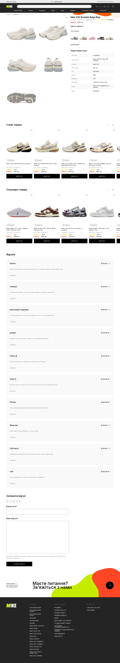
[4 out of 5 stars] (17, 501)
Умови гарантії (60, 615)
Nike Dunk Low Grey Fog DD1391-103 (99, 229)
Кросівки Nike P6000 (35, 611)
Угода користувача (62, 623)
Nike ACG (33, 636)
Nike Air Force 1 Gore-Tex (36, 652)
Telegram (91, 610)
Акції (62, 10)
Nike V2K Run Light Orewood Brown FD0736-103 (73, 164)
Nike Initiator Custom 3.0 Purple (72, 229)
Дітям (53, 10)
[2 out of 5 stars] (10, 501)
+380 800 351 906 (11, 1)
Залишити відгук (19, 564)
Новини (57, 607)
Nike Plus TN (35, 631)
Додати (12, 160)
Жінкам (30, 10)
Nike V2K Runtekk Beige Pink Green (45, 164)
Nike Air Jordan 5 (37, 644)
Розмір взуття (60, 610)
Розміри (72, 10)
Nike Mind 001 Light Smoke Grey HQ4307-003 (17, 229)
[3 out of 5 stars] (14, 501)
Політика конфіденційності (61, 626)
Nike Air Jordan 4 (37, 641)
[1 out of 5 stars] (7, 501)
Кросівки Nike (18, 10)
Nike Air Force (35, 633)
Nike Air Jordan (36, 655)
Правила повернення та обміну (64, 630)
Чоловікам (42, 10)
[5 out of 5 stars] (20, 501)
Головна (8, 14)
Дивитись (19, 176)
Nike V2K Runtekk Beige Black (18, 163)
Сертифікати (59, 633)
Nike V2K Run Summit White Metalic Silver (100, 164)
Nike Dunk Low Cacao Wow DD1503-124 (45, 229)
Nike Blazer (34, 649)
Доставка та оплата (88, 10)
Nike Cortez (34, 639)
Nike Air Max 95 (36, 646)
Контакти (103, 10)
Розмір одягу (60, 613)
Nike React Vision (37, 626)
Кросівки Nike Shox (35, 615)
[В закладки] (67, 17)
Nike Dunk (34, 628)
